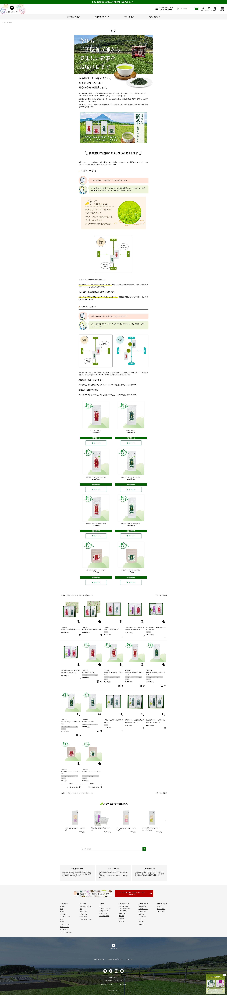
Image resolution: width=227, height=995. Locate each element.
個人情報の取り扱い (99, 959)
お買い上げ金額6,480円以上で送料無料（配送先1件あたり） (113, 2)
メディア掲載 (122, 911)
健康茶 (62, 911)
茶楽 (81, 909)
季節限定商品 (83, 911)
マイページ (142, 919)
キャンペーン (103, 913)
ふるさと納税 (160, 911)
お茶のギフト (83, 914)
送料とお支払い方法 (77, 869)
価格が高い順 (82, 595)
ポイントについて (113, 869)
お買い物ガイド (154, 17)
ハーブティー (64, 914)
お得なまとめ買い (104, 911)
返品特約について (150, 869)
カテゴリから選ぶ (73, 17)
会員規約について (143, 909)
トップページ (5, 22)
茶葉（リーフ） (64, 927)
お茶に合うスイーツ (85, 919)
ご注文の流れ (142, 911)
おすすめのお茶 (84, 916)
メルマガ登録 (142, 916)
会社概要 (121, 916)
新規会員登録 (142, 906)
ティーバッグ (64, 929)
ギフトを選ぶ (129, 17)
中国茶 (62, 922)
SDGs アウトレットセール (105, 907)
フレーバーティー (65, 924)
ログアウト (142, 924)
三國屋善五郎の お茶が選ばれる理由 (124, 907)
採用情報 (121, 921)
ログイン (141, 922)
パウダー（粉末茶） (65, 932)
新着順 (68, 595)
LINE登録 (141, 914)
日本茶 (62, 906)
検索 (196, 9)
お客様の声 (122, 913)
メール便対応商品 (104, 916)
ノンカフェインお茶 (65, 916)
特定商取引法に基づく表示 (115, 959)
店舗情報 (121, 918)
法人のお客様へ (161, 909)
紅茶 (61, 909)
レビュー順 (90, 595)
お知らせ (159, 906)
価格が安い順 (74, 595)
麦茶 (61, 919)
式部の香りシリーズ (102, 17)
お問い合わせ (129, 959)
